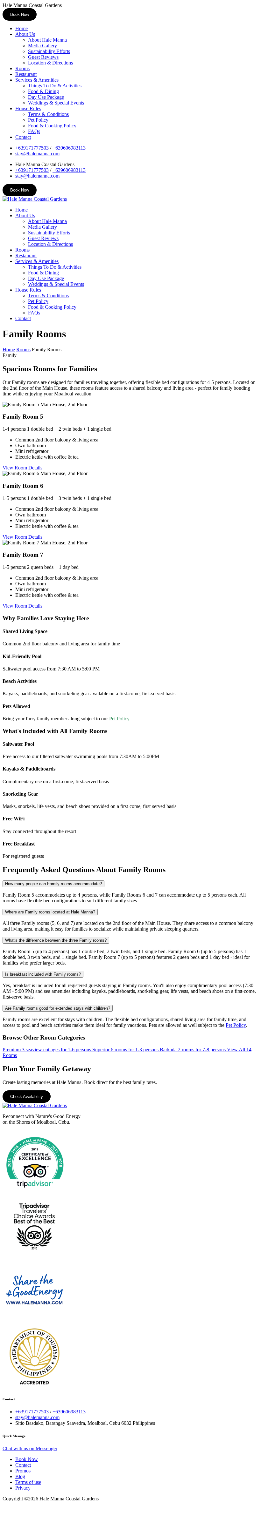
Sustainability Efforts (49, 51)
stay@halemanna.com (37, 153)
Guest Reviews (43, 57)
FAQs (34, 131)
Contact (23, 137)
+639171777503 (32, 148)
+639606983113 (69, 148)
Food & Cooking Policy (52, 125)
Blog (20, 1476)
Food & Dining (43, 91)
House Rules (28, 108)
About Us (25, 34)
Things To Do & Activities (54, 85)
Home (21, 28)
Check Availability (26, 1096)
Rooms (22, 68)
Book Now (19, 14)
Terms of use (28, 1482)
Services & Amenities (37, 80)
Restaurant (26, 74)
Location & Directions (50, 62)
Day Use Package (46, 97)
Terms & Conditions (48, 114)
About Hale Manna (47, 40)
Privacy (23, 1488)
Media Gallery (42, 45)
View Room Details (22, 467)
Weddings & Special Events (56, 102)
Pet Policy (38, 120)
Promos (23, 1470)
